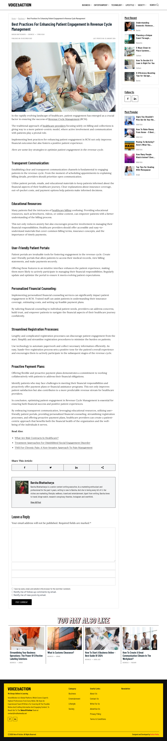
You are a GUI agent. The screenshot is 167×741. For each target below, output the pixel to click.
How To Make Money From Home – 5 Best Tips (145, 132)
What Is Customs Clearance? (60, 652)
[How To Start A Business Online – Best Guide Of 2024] (102, 638)
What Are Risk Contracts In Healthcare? (37, 437)
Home (14, 18)
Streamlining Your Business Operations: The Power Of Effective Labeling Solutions (26, 655)
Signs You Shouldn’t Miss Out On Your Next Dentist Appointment (145, 119)
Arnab (138, 175)
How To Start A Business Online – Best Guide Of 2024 (100, 654)
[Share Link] (25, 467)
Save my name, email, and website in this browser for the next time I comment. (42, 588)
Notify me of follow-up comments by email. (35, 591)
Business (86, 5)
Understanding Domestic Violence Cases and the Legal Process (145, 27)
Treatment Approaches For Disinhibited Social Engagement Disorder (52, 442)
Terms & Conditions (98, 719)
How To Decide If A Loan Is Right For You (145, 62)
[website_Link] (128, 99)
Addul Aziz (139, 124)
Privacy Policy (95, 713)
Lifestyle (130, 5)
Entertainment (101, 5)
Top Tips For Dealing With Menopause (145, 168)
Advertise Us (95, 708)
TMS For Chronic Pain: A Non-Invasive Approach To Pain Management (54, 447)
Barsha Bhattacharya (19, 34)
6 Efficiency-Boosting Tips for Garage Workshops (145, 75)
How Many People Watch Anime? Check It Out (145, 157)
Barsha (138, 30)
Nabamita (139, 43)
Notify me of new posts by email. (30, 595)
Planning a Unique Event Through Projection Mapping (144, 38)
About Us (93, 693)
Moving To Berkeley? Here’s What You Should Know (145, 144)
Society (141, 5)
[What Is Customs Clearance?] (64, 638)
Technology (116, 5)
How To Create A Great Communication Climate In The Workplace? (137, 655)
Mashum (133, 662)
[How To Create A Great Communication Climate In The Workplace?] (140, 638)
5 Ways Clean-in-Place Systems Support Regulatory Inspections (144, 52)
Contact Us (94, 698)
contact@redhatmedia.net (17, 713)
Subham (138, 55)
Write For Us (95, 703)
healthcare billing (61, 210)
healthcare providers (54, 125)
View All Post (36, 502)
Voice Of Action (18, 734)
